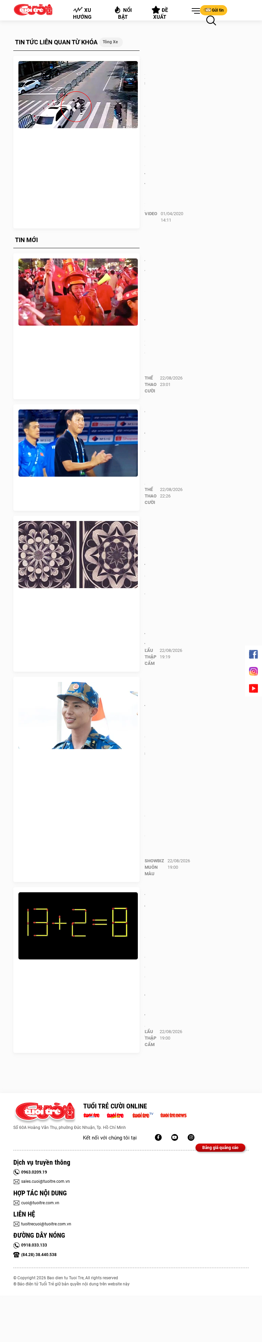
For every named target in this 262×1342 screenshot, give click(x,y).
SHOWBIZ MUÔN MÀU (154, 867)
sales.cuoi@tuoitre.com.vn (45, 1181)
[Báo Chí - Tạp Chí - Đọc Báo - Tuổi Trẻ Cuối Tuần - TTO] (117, 1114)
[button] (194, 11)
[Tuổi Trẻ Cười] (191, 1137)
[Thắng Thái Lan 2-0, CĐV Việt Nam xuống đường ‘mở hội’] (78, 292)
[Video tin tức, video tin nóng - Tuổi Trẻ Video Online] (145, 1114)
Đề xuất (161, 13)
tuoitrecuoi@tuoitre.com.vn (46, 1224)
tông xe (110, 42)
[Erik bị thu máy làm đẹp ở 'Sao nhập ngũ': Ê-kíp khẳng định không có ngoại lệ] (78, 715)
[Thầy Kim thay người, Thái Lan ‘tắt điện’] (78, 443)
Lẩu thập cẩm (150, 657)
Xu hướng (82, 13)
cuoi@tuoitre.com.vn (40, 1203)
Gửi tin (218, 10)
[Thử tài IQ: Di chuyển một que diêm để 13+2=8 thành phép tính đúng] (78, 926)
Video (151, 213)
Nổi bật (125, 13)
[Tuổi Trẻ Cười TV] (174, 1137)
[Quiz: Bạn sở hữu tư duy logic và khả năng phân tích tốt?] (78, 554)
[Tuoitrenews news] (173, 1114)
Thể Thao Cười (151, 384)
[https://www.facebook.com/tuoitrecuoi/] (158, 1137)
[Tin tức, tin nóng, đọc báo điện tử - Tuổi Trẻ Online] (93, 1114)
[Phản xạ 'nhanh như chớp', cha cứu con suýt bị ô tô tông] (78, 95)
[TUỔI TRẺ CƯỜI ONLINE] (44, 1113)
